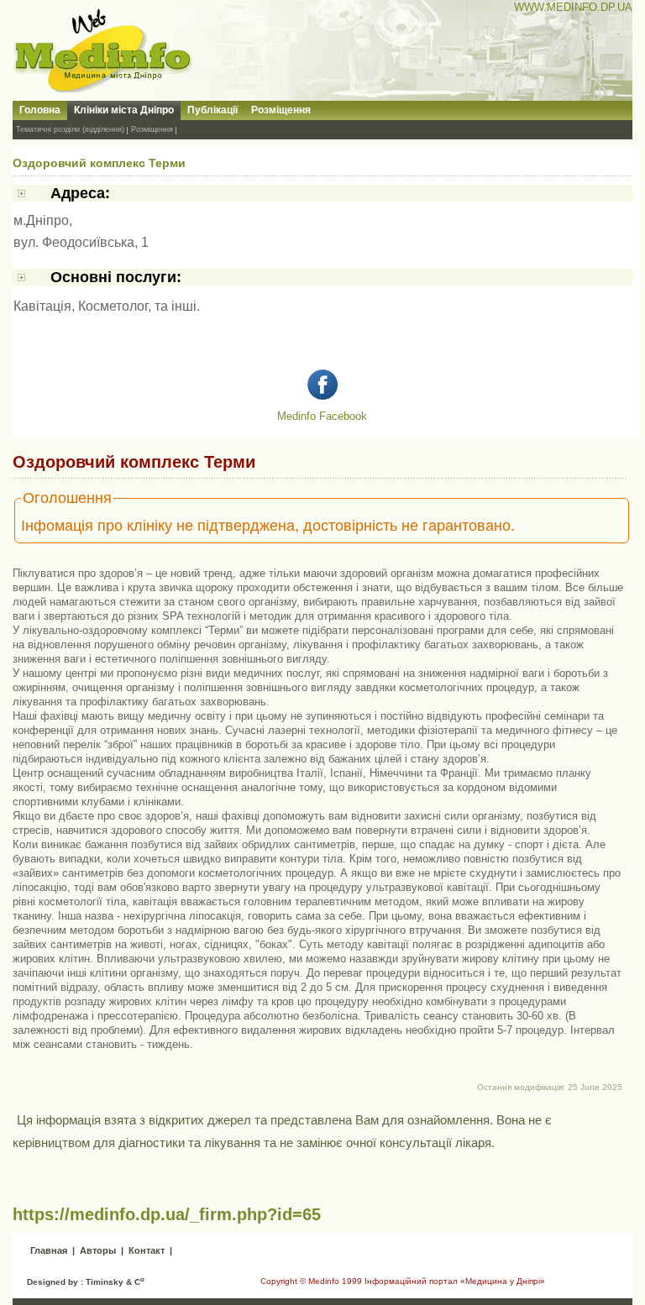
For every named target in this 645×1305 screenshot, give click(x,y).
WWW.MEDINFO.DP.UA (573, 7)
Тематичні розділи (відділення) (70, 129)
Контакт (146, 1250)
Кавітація (42, 306)
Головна (39, 110)
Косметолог (113, 306)
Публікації (212, 110)
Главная (48, 1250)
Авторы (98, 1250)
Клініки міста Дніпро (124, 110)
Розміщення (281, 110)
